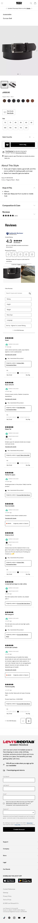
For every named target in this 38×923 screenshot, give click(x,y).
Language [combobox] (9, 320)
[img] (33, 812)
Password (6, 809)
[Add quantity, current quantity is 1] (34, 137)
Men (10, 14)
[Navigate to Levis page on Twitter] (24, 918)
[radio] (5, 122)
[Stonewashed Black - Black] (9, 100)
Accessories (6, 14)
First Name (6, 776)
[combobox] (20, 325)
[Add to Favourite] (7, 144)
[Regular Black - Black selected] (14, 100)
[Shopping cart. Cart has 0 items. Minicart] (35, 3)
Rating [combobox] (9, 299)
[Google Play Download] (25, 881)
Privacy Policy (18, 824)
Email (4, 794)
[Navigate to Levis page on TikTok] (4, 918)
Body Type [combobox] (10, 315)
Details (28, 8)
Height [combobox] (9, 304)
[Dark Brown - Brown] (4, 100)
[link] (5, 892)
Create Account (19, 829)
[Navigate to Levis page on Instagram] (14, 918)
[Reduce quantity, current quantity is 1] (26, 137)
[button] (10, 113)
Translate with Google (10, 354)
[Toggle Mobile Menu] (2, 3)
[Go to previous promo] (6, 8)
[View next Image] (37, 50)
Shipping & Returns (21, 153)
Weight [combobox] (9, 309)
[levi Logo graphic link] (19, 3)
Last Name (6, 785)
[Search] (31, 3)
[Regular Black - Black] (18, 100)
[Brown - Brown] (28, 100)
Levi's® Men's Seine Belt (23, 455)
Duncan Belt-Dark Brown (23, 495)
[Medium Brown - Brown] (32, 100)
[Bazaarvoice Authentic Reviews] (15, 233)
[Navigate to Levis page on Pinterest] (9, 918)
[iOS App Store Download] (9, 881)
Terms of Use (29, 823)
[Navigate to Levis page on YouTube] (19, 918)
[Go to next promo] (31, 8)
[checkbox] (4, 803)
